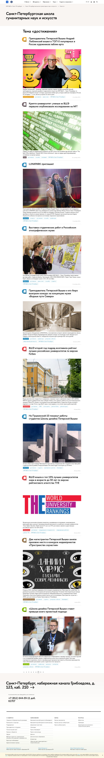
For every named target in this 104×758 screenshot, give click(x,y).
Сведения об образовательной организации (17, 720)
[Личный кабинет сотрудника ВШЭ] (94, 2)
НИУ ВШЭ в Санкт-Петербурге (14, 6)
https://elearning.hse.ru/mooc (77, 748)
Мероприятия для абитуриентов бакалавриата (41, 720)
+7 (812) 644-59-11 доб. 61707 (21, 699)
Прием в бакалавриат (35, 729)
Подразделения (10, 725)
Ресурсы (81, 718)
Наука (56, 718)
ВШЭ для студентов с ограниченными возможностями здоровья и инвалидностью (17, 737)
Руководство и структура (12, 722)
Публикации (81, 722)
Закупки (8, 734)
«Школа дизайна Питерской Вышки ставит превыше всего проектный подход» (51, 610)
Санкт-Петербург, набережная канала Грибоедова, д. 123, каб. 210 (50, 685)
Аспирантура (33, 739)
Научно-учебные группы (60, 725)
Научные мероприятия (59, 720)
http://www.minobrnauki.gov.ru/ (14, 748)
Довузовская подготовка (36, 725)
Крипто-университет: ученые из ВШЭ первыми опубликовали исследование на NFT (53, 105)
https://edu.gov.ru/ (42, 748)
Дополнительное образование (37, 736)
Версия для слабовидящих (12, 740)
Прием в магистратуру (35, 732)
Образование (34, 718)
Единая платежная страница (13, 742)
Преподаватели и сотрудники (13, 727)
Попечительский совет (12, 729)
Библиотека (81, 720)
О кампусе (10, 718)
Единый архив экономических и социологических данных (85, 725)
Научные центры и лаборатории (61, 722)
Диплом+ (32, 734)
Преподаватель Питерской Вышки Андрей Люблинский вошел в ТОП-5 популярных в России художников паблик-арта (52, 41)
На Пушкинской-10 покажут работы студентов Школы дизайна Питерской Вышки (53, 417)
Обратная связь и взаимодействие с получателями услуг (38, 742)
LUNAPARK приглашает (41, 164)
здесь (79, 754)
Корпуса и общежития (12, 732)
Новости (62, 6)
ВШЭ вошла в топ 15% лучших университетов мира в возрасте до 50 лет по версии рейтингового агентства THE (53, 480)
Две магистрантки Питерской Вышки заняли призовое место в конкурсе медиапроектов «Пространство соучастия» (52, 542)
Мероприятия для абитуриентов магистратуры (41, 722)
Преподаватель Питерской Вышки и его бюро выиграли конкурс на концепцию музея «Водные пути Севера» (53, 293)
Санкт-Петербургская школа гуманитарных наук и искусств (41, 6)
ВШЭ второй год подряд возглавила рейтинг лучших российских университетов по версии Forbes (53, 350)
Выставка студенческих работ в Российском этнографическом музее (52, 229)
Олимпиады (33, 727)
